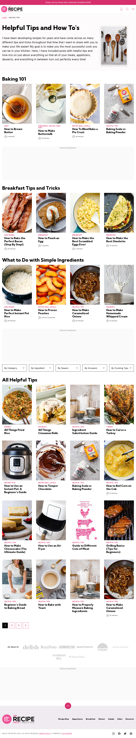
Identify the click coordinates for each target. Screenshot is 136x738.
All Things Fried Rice (14, 431)
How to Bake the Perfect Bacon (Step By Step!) (14, 241)
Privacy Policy (45, 733)
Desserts (130, 719)
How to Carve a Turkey (116, 431)
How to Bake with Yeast (49, 606)
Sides (119, 719)
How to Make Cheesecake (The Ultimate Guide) (15, 549)
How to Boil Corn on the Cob (118, 487)
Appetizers (77, 719)
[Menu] (133, 9)
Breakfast (90, 719)
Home (4, 17)
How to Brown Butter (13, 130)
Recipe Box (63, 719)
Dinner (102, 719)
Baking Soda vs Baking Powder (116, 130)
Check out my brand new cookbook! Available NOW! (68, 2)
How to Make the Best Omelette (117, 239)
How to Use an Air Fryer (49, 547)
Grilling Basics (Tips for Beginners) (115, 549)
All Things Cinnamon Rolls (48, 431)
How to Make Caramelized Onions (80, 313)
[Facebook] (119, 734)
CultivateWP (67, 733)
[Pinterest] (131, 734)
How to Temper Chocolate (48, 487)
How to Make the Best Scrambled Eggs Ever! (83, 241)
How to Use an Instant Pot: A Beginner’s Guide (15, 489)
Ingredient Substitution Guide (84, 431)
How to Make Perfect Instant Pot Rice (16, 313)
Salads (111, 719)
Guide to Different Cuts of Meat (84, 547)
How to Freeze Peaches (47, 311)
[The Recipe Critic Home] (12, 9)
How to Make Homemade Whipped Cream (117, 313)
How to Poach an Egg (48, 239)
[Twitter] (125, 734)
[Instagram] (113, 734)
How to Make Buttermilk (46, 132)
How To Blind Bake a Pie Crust (85, 130)
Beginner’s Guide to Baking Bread (15, 606)
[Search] (127, 9)
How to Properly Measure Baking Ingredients (82, 608)
